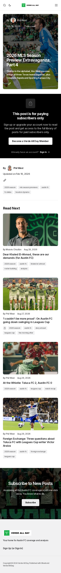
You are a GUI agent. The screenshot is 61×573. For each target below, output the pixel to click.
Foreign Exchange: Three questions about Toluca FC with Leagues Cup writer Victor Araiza (29, 442)
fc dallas (7, 192)
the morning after (26, 333)
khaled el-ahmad (38, 264)
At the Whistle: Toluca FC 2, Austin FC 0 (27, 382)
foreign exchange (38, 451)
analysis (24, 268)
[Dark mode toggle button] (9, 5)
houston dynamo (22, 192)
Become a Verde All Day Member (30, 141)
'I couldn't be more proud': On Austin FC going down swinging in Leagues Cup (27, 320)
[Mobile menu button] (56, 5)
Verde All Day (8, 566)
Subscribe (30, 502)
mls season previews (28, 187)
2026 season (10, 187)
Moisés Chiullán (13, 249)
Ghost (43, 563)
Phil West (10, 314)
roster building (10, 268)
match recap (50, 389)
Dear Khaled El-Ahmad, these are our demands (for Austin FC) (26, 256)
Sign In (43, 152)
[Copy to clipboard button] (9, 84)
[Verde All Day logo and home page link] (30, 5)
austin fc (45, 187)
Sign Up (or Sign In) (13, 548)
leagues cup (9, 333)
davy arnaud (41, 328)
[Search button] (5, 5)
